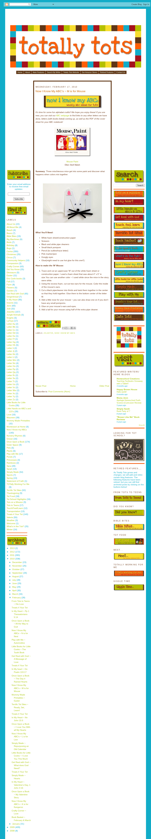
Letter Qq (11, 372)
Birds (9, 242)
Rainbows (11, 463)
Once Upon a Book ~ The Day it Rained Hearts (20, 679)
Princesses (12, 460)
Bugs (9, 248)
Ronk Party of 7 (123, 411)
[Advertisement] (75, 18)
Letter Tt (11, 381)
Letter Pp (11, 369)
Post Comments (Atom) (59, 391)
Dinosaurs (11, 272)
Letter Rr (11, 375)
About (27, 72)
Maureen (11, 417)
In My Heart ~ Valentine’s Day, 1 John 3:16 (21, 785)
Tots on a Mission (15, 502)
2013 (12, 548)
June (14, 583)
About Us (11, 224)
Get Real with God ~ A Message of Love (21, 659)
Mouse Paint (72, 162)
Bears (9, 233)
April (14, 590)
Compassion (12, 263)
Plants (9, 451)
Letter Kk (11, 354)
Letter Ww (11, 390)
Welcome (11, 523)
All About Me (12, 227)
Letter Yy (11, 396)
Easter (10, 275)
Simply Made (13, 472)
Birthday (10, 245)
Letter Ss (11, 378)
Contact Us (120, 72)
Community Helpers (16, 260)
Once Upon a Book (15, 442)
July (14, 580)
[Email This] (63, 328)
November (17, 566)
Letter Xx (11, 393)
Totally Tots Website (71, 72)
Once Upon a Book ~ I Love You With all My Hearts (21, 727)
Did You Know (13, 269)
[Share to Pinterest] (74, 328)
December (17, 562)
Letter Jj (10, 351)
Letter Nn (11, 363)
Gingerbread (12, 297)
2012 (12, 552)
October (16, 569)
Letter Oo (11, 366)
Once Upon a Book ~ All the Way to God (20, 624)
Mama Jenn (122, 398)
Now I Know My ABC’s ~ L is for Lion (20, 737)
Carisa (10, 251)
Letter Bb (11, 327)
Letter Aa (11, 324)
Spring (10, 478)
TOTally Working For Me (18, 484)
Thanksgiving (13, 493)
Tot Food (11, 496)
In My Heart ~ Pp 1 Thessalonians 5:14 (20, 614)
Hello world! (122, 392)
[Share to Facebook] (71, 328)
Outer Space (12, 445)
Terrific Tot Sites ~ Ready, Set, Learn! (20, 707)
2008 (12, 831)
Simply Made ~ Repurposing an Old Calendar (20, 746)
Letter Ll (10, 357)
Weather (11, 520)
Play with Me (12, 454)
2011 (12, 555)
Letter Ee (11, 336)
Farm (9, 285)
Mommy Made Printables (18, 421)
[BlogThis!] (66, 328)
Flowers (10, 288)
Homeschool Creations (128, 379)
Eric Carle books (14, 279)
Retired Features (107, 72)
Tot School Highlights (16, 499)
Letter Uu (11, 384)
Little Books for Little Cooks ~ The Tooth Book (21, 649)
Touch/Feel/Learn (15, 508)
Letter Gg (11, 342)
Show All (142, 425)
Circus (10, 257)
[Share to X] (69, 328)
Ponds (10, 457)
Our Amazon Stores (89, 72)
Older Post (104, 386)
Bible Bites (11, 236)
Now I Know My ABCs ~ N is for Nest (20, 633)
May (14, 587)
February (16, 598)
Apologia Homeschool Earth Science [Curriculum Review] (129, 401)
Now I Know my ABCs (17, 430)
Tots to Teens (13, 505)
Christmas (11, 254)
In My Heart (12, 300)
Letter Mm (11, 360)
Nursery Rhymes (14, 436)
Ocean (10, 439)
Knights (10, 318)
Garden (10, 291)
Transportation (13, 511)
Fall (8, 281)
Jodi (8, 309)
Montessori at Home (16, 427)
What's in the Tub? (15, 526)
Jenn (9, 306)
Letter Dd (11, 333)
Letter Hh (11, 345)
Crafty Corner (13, 266)
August (15, 576)
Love (9, 415)
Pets (9, 448)
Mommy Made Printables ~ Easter (18, 698)
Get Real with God (15, 294)
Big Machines (13, 239)
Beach (10, 230)
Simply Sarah (123, 409)
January (16, 824)
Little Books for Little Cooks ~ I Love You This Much (21, 756)
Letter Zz (11, 399)
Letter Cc (11, 330)
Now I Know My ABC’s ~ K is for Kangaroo (20, 804)
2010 (12, 559)
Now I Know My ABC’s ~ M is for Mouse (20, 688)
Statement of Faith (15, 481)
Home (20, 72)
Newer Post (41, 386)
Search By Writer (53, 72)
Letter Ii (10, 348)
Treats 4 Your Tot (15, 514)
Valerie (10, 517)
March (15, 594)
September (17, 573)
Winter (10, 529)
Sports (10, 475)
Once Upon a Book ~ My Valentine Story (20, 794)
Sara (9, 466)
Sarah (9, 469)
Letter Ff (11, 339)
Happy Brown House (127, 389)
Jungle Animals (14, 315)
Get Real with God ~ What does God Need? (21, 765)
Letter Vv (11, 387)
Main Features (38, 72)
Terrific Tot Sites (14, 490)
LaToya (10, 321)
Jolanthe (11, 312)
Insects (10, 303)
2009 (12, 827)
